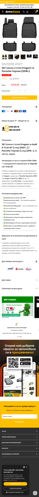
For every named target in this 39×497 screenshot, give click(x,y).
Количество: (6, 91)
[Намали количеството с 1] (13, 91)
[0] (36, 12)
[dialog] (15, 480)
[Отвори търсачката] (24, 12)
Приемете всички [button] (15, 484)
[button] (15, 492)
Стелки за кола (18, 63)
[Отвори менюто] (3, 11)
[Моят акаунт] (27, 12)
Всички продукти (10, 63)
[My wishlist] (32, 11)
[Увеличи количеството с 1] (25, 91)
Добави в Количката (19, 98)
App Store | (8, 2)
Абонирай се (19, 422)
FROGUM (4, 79)
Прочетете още (12, 480)
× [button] (26, 467)
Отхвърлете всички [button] (15, 488)
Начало (3, 63)
